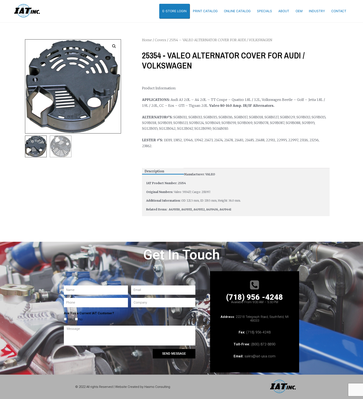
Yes (70, 319)
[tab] (163, 171)
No (81, 319)
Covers (160, 40)
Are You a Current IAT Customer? (89, 313)
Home (147, 40)
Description (154, 171)
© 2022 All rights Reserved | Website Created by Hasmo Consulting (122, 387)
